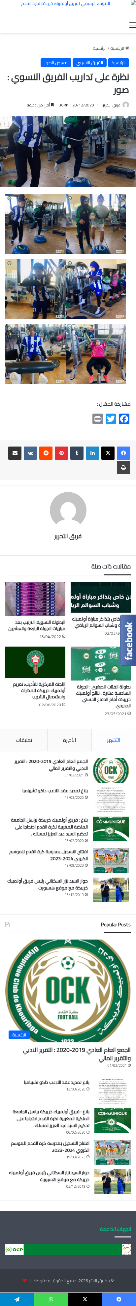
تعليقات (24, 740)
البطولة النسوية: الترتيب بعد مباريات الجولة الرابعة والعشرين (36, 625)
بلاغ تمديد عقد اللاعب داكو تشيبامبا (55, 790)
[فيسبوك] (123, 453)
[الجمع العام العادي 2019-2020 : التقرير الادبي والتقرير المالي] (111, 770)
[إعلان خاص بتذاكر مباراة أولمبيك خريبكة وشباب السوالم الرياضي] (101, 597)
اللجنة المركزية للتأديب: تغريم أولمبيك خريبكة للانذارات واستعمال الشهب (39, 690)
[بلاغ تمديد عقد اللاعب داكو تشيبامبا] (111, 799)
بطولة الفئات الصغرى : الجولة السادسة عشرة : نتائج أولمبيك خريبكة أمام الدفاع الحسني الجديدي (103, 696)
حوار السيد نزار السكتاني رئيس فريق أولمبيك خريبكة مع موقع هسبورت (47, 884)
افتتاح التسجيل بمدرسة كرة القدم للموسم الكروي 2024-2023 (48, 855)
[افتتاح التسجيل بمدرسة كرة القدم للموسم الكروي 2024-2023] (111, 860)
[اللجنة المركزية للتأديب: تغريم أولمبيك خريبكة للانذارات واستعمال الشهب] (35, 662)
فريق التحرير (111, 105)
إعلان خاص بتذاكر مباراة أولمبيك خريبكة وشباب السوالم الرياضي (101, 622)
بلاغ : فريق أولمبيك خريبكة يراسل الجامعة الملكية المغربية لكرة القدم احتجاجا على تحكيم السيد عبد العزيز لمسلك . (49, 827)
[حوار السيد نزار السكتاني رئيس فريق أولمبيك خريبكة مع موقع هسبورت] (111, 890)
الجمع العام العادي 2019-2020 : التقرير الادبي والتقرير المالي (51, 764)
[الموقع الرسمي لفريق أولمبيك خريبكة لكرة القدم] (68, 9)
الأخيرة (69, 740)
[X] (108, 453)
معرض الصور (56, 63)
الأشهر (113, 740)
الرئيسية (117, 48)
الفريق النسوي (89, 63)
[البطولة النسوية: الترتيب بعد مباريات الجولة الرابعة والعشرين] (35, 599)
